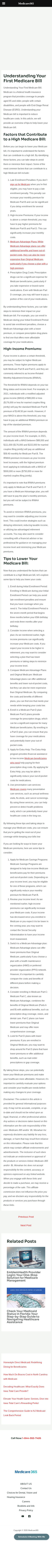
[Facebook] (29, 1516)
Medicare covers (18, 789)
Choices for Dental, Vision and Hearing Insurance (22, 1495)
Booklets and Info (26, 1506)
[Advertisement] (26, 34)
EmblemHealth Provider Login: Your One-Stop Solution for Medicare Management (24, 1276)
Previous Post (26, 1216)
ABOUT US (26, 1484)
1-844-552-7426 (31, 1438)
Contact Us (26, 1488)
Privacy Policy (26, 1510)
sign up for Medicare (20, 184)
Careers (26, 1501)
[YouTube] (22, 1516)
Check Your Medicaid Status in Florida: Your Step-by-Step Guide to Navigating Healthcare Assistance (23, 1316)
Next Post (26, 1225)
